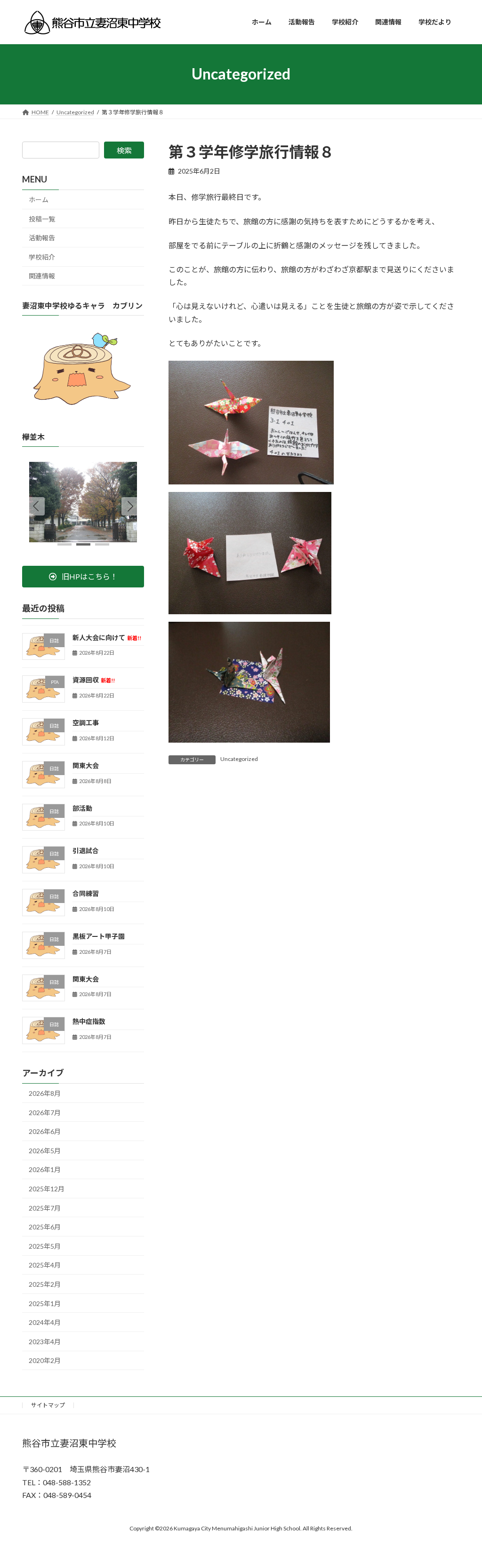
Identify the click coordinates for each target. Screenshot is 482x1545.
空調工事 (85, 723)
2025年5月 (45, 1246)
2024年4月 (45, 1322)
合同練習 (85, 893)
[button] (130, 506)
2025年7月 (45, 1208)
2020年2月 (45, 1360)
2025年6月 (45, 1227)
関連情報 (42, 276)
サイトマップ (48, 1405)
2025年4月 (45, 1265)
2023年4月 (45, 1341)
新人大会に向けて (106, 637)
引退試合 (85, 851)
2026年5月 (45, 1150)
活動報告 (42, 238)
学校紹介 (42, 257)
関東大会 (85, 765)
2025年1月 (45, 1303)
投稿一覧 (42, 218)
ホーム (38, 200)
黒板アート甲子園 (98, 936)
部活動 (82, 808)
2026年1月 (45, 1169)
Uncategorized (239, 758)
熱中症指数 (88, 1021)
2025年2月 (45, 1284)
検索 (124, 150)
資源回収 (93, 680)
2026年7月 (45, 1112)
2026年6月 (45, 1131)
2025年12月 (46, 1189)
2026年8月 (45, 1093)
